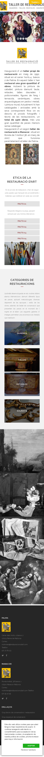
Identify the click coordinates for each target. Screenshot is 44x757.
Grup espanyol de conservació (13, 717)
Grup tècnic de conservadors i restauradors (18, 712)
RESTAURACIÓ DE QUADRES (22, 333)
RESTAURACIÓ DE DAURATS (22, 411)
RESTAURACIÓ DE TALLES (22, 360)
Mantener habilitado (28, 750)
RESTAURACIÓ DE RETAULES (22, 384)
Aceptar (31, 746)
